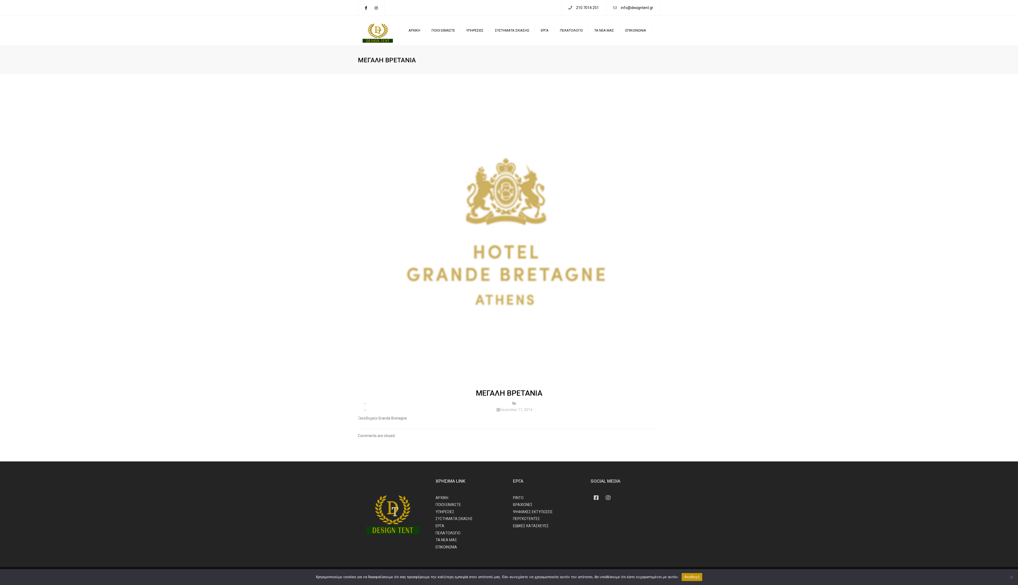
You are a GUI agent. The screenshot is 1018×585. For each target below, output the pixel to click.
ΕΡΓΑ (545, 30)
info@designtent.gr (637, 8)
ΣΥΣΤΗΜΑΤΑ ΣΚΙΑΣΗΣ (512, 30)
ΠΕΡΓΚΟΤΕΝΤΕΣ (526, 519)
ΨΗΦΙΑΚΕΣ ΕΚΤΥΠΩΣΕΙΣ (533, 512)
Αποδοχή (692, 577)
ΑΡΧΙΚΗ (414, 30)
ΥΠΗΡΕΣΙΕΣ (475, 30)
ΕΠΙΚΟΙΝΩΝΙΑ (635, 30)
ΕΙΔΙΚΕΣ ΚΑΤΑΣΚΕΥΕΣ (531, 526)
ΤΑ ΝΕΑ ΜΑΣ (604, 30)
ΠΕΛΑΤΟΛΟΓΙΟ (571, 30)
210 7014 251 (588, 8)
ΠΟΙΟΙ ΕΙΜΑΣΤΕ (443, 30)
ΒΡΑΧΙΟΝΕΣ (523, 505)
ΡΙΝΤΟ (518, 498)
